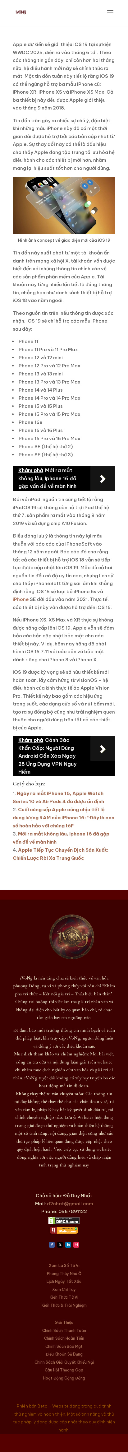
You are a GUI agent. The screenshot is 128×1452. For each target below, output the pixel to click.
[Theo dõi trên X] (60, 1245)
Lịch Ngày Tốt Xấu (64, 1281)
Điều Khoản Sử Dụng (64, 1354)
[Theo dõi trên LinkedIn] (68, 1245)
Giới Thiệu (64, 1322)
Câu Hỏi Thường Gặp (64, 1370)
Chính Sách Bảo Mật (64, 1346)
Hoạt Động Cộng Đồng (64, 1378)
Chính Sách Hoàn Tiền (64, 1338)
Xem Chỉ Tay (64, 1289)
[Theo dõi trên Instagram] (76, 1245)
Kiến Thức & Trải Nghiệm (64, 1305)
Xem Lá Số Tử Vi (64, 1265)
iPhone (21, 599)
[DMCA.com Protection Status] (64, 1223)
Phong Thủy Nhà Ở (64, 1273)
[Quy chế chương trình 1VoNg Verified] (64, 1232)
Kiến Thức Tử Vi (64, 1297)
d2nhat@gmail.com (70, 1204)
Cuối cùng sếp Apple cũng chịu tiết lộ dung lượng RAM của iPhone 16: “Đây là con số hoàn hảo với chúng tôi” (63, 818)
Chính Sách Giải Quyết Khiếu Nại (64, 1362)
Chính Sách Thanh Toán (64, 1330)
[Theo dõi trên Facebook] (52, 1245)
